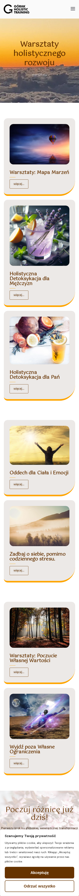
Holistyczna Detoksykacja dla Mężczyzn (30, 279)
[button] (19, 570)
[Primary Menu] (73, 9)
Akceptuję (39, 872)
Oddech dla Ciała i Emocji (39, 473)
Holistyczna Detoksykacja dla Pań (35, 374)
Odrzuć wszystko (39, 886)
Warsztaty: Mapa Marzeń (39, 172)
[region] (39, 863)
